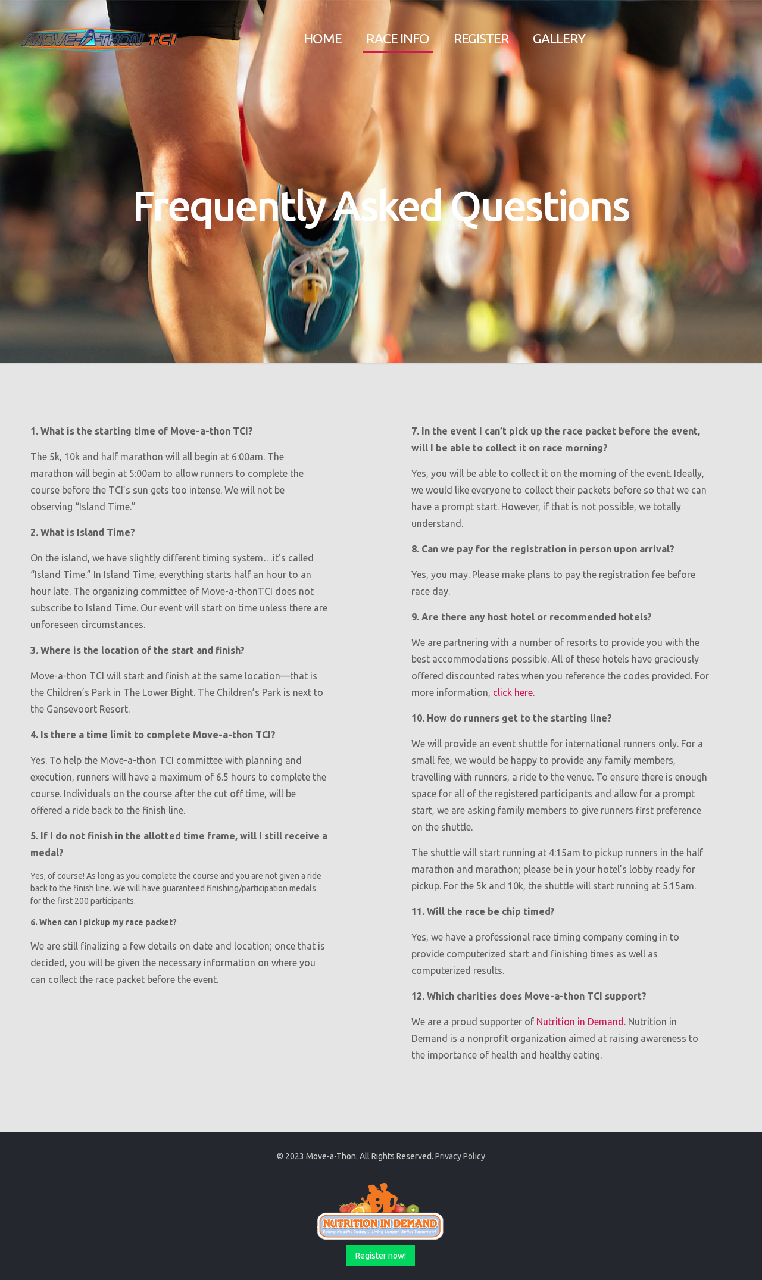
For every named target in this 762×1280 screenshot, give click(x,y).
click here (513, 692)
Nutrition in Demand (580, 1021)
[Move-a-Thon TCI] (100, 38)
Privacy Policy (460, 1156)
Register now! (380, 1255)
